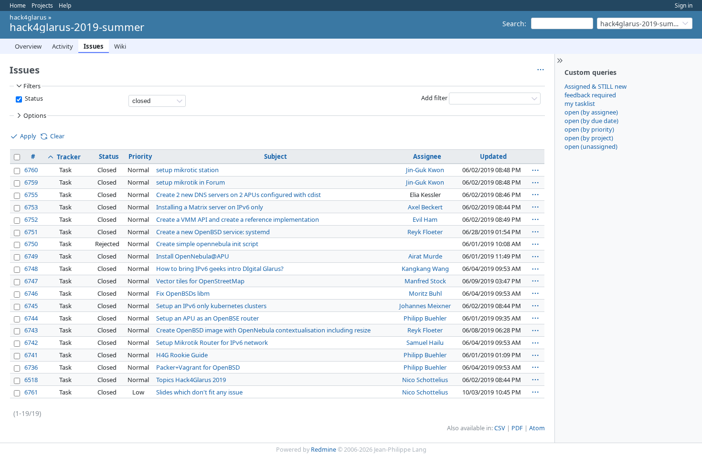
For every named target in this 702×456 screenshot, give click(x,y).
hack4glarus (28, 17)
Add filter (434, 98)
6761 (31, 392)
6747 (31, 281)
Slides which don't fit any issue (199, 392)
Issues (94, 46)
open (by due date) (591, 120)
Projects (42, 5)
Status (33, 98)
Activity (62, 46)
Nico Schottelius (425, 379)
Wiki (120, 46)
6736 (31, 367)
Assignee (427, 156)
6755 (31, 194)
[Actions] (535, 170)
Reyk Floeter (425, 232)
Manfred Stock (425, 281)
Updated (493, 156)
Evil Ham (425, 219)
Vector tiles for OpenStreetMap (200, 281)
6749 (31, 256)
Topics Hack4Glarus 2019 (191, 379)
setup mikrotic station (187, 170)
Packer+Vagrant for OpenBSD (198, 367)
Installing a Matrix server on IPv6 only (209, 207)
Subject (275, 156)
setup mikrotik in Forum (190, 182)
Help (65, 5)
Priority (140, 156)
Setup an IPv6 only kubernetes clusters (211, 305)
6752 (31, 219)
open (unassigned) (590, 146)
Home (18, 5)
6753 (31, 207)
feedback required (590, 95)
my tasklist (579, 103)
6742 (31, 342)
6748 (31, 268)
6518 (31, 379)
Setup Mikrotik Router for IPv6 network (212, 342)
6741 (31, 355)
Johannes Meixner (425, 305)
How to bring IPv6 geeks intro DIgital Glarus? (220, 268)
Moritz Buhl (425, 293)
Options (34, 116)
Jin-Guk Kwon (425, 170)
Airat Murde (425, 256)
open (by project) (588, 138)
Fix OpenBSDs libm (183, 293)
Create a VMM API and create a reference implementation (237, 219)
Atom (537, 428)
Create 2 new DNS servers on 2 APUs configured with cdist (238, 194)
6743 (31, 330)
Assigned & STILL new (595, 86)
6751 (31, 232)
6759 (31, 182)
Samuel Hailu (425, 342)
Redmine (323, 450)
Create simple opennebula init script (207, 243)
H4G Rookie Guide (182, 355)
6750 (31, 243)
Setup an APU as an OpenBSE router (207, 318)
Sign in (683, 5)
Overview (28, 46)
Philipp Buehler (425, 318)
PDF (517, 428)
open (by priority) (589, 129)
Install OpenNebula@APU (192, 256)
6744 (31, 318)
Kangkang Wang (425, 268)
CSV (499, 428)
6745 (31, 305)
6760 (31, 170)
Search (513, 23)
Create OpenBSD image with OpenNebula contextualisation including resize (263, 330)
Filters (32, 86)
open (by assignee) (591, 112)
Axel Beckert (425, 207)
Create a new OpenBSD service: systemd (213, 232)
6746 (31, 293)
